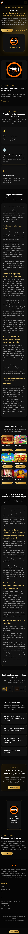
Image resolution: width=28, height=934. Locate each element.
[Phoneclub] (12, 2)
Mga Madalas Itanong (6, 905)
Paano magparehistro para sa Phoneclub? (12, 751)
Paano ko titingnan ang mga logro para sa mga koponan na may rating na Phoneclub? (14, 718)
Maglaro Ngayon (7, 450)
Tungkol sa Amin (5, 889)
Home (2, 886)
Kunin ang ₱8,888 (7, 29)
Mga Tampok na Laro (6, 891)
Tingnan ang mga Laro (20, 30)
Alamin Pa (5, 101)
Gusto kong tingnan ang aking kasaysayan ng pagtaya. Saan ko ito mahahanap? (13, 740)
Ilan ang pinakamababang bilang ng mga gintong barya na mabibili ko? (14, 729)
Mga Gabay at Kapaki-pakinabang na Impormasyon (10, 902)
